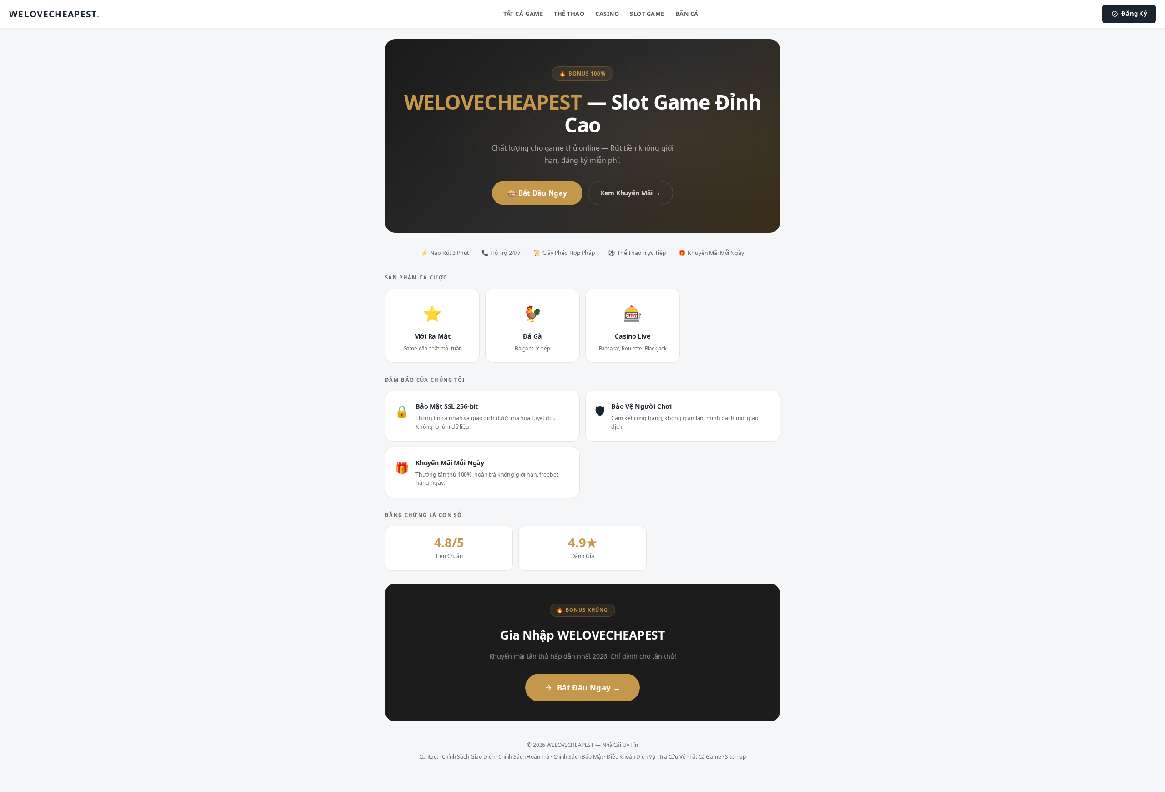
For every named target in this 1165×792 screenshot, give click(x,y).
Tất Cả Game (523, 14)
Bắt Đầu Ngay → (589, 687)
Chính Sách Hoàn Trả (523, 756)
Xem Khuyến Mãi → (630, 192)
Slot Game (647, 14)
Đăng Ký (1134, 14)
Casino (607, 14)
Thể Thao (569, 14)
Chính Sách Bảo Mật (578, 756)
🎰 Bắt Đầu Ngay (537, 193)
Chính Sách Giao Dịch (468, 756)
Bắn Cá (687, 14)
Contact (429, 756)
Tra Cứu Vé (672, 756)
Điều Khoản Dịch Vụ (631, 756)
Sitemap (735, 756)
